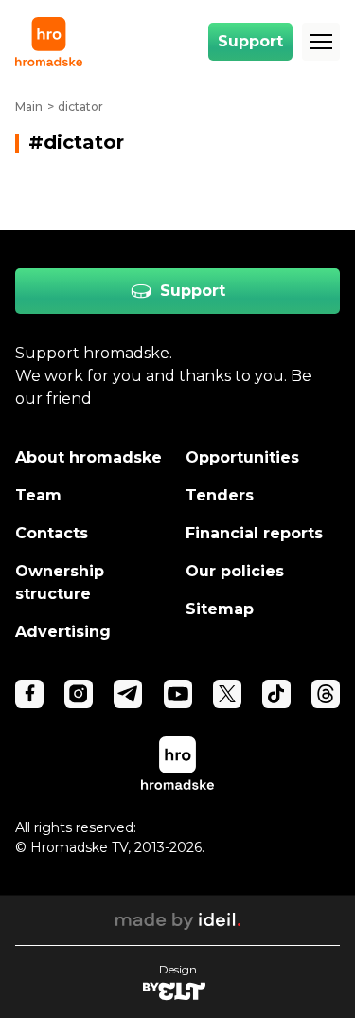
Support (250, 41)
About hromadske (88, 457)
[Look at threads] (325, 694)
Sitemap (220, 609)
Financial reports (254, 533)
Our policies (235, 571)
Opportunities (242, 457)
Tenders (220, 495)
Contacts (51, 533)
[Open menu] (321, 42)
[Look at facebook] (29, 694)
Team (38, 495)
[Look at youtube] (178, 694)
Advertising (63, 632)
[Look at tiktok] (276, 694)
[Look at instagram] (78, 694)
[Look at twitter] (227, 694)
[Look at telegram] (128, 694)
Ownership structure (59, 582)
